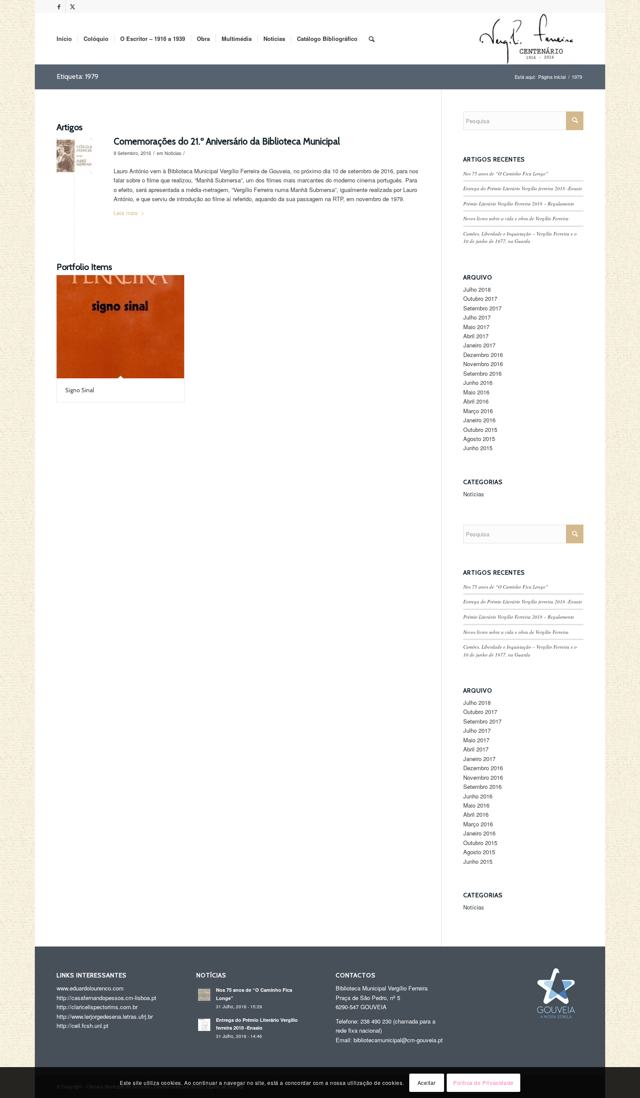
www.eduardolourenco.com (90, 988)
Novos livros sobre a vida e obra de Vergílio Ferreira (516, 218)
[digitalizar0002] (74, 155)
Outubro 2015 (480, 429)
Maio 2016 (476, 392)
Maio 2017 (476, 327)
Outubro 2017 (480, 298)
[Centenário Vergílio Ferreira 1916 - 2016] (527, 38)
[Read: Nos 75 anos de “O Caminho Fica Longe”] (204, 995)
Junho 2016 (477, 382)
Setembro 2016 (482, 373)
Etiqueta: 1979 (77, 76)
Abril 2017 (475, 336)
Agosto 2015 (479, 438)
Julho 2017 (477, 317)
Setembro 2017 (482, 308)
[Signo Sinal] (120, 326)
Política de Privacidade (483, 1082)
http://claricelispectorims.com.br (97, 1007)
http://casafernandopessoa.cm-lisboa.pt (106, 998)
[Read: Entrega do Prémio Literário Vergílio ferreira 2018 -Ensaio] (204, 1025)
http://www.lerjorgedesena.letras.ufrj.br (105, 1016)
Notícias (173, 153)
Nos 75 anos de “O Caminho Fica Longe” (505, 173)
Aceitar (427, 1082)
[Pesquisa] (371, 38)
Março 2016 (478, 411)
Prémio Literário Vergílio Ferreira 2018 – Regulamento (518, 203)
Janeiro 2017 (479, 345)
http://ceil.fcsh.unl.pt (82, 1025)
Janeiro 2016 (479, 420)
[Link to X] (72, 6)
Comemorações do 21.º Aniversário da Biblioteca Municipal (227, 141)
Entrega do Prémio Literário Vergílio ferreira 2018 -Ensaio (522, 188)
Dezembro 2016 (483, 354)
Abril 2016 (475, 401)
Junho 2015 (477, 448)
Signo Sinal (79, 390)
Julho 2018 (477, 289)
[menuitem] (64, 38)
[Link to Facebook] (59, 6)
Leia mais (126, 213)
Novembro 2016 (483, 364)
